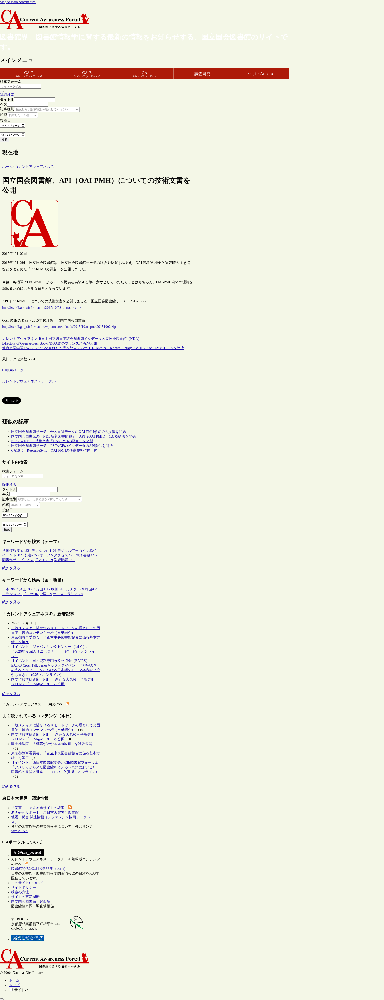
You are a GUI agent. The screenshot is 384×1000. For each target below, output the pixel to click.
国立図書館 (57, 339)
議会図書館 (75, 339)
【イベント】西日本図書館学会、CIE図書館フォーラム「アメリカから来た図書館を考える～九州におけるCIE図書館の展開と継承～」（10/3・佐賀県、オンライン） (55, 767)
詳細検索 (7, 95)
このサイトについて (27, 883)
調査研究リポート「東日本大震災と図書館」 (46, 812)
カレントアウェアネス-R (21, 339)
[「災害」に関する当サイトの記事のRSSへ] (70, 808)
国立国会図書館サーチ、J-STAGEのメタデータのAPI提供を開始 (62, 446)
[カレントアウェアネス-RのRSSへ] (67, 704)
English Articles (260, 73)
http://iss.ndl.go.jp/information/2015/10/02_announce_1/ (41, 307)
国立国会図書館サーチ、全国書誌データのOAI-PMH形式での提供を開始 (68, 432)
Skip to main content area (18, 2)
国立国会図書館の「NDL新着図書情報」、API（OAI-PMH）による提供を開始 (73, 436)
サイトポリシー (23, 887)
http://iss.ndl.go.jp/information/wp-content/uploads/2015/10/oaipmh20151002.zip (59, 327)
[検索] (2, 91)
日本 (44, 339)
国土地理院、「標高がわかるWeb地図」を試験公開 (51, 744)
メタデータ (93, 339)
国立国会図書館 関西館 (30, 901)
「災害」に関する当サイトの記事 (37, 808)
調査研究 (202, 74)
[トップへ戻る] (2, 999)
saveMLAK (19, 831)
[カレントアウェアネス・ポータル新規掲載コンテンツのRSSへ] (26, 864)
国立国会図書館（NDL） (121, 339)
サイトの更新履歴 (25, 897)
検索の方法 (20, 892)
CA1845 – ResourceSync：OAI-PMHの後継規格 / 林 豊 (54, 450)
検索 (5, 139)
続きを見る (11, 568)
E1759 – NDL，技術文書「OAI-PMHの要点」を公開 (52, 441)
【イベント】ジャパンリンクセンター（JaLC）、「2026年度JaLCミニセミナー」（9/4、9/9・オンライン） (53, 651)
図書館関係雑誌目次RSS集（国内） (39, 869)
